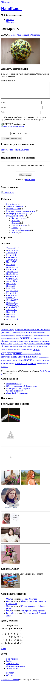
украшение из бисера (15, 360)
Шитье (15, 232)
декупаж (25, 337)
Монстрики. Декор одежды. (18, 388)
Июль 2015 (11, 262)
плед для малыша (13, 349)
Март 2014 (11, 293)
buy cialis (10, 613)
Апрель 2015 (12, 267)
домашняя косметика (16, 341)
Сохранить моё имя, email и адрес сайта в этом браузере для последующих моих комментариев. (23, 118)
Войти (9, 661)
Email (4, 107)
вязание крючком (41, 335)
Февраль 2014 (12, 295)
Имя (3, 102)
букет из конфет (40, 332)
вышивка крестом (21, 335)
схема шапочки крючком (24, 356)
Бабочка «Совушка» (29, 599)
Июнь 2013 (11, 314)
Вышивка (16, 220)
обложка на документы (23, 343)
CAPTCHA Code (18, 133)
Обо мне (10, 22)
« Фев (3, 648)
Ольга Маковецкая (19, 35)
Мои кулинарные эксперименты (20, 211)
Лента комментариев (15, 666)
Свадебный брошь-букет (17, 393)
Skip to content (7, 2)
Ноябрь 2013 (12, 302)
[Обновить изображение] (12, 126)
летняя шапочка (35, 341)
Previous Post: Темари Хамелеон (15, 150)
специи (32, 353)
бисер (18, 333)
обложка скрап (8, 346)
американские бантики (26, 329)
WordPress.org (12, 668)
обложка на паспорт (42, 344)
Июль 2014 (11, 283)
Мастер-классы (13, 209)
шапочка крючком (25, 363)
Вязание (15, 223)
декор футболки (14, 338)
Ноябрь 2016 (12, 250)
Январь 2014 (12, 298)
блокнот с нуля (28, 332)
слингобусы (26, 353)
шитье (4, 366)
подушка (22, 349)
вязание (30, 335)
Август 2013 (11, 309)
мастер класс (6, 343)
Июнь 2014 (11, 286)
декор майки (5, 338)
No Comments (34, 35)
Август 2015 (11, 260)
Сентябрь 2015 (12, 257)
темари (4, 360)
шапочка (36, 360)
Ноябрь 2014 (12, 274)
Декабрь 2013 (12, 300)
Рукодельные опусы (15, 216)
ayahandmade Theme (10, 680)
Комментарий (8, 81)
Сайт (3, 112)
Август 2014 (11, 281)
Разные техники (19, 225)
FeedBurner (30, 179)
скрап (36, 349)
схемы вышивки (44, 357)
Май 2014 (10, 288)
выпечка (4, 335)
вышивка (11, 335)
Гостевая (10, 19)
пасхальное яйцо (21, 346)
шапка (28, 359)
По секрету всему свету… (17, 213)
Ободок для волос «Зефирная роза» (22, 386)
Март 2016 (11, 255)
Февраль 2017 (12, 248)
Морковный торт (13, 384)
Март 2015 (11, 269)
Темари (15, 228)
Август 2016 (11, 253)
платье (35, 346)
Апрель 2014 (12, 291)
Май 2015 (10, 264)
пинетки (30, 346)
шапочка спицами (42, 363)
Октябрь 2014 (12, 276)
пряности (29, 349)
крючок (26, 341)
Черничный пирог (14, 391)
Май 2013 (10, 317)
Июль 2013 (11, 312)
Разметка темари (7, 330)
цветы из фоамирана (21, 230)
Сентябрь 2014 (12, 279)
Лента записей (12, 663)
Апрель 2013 (12, 319)
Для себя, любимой (14, 206)
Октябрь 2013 (12, 305)
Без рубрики (11, 204)
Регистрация (12, 659)
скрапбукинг (11, 353)
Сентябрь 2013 (12, 307)
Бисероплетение (19, 218)
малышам (45, 341)
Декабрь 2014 (12, 272)
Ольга (9, 599)
